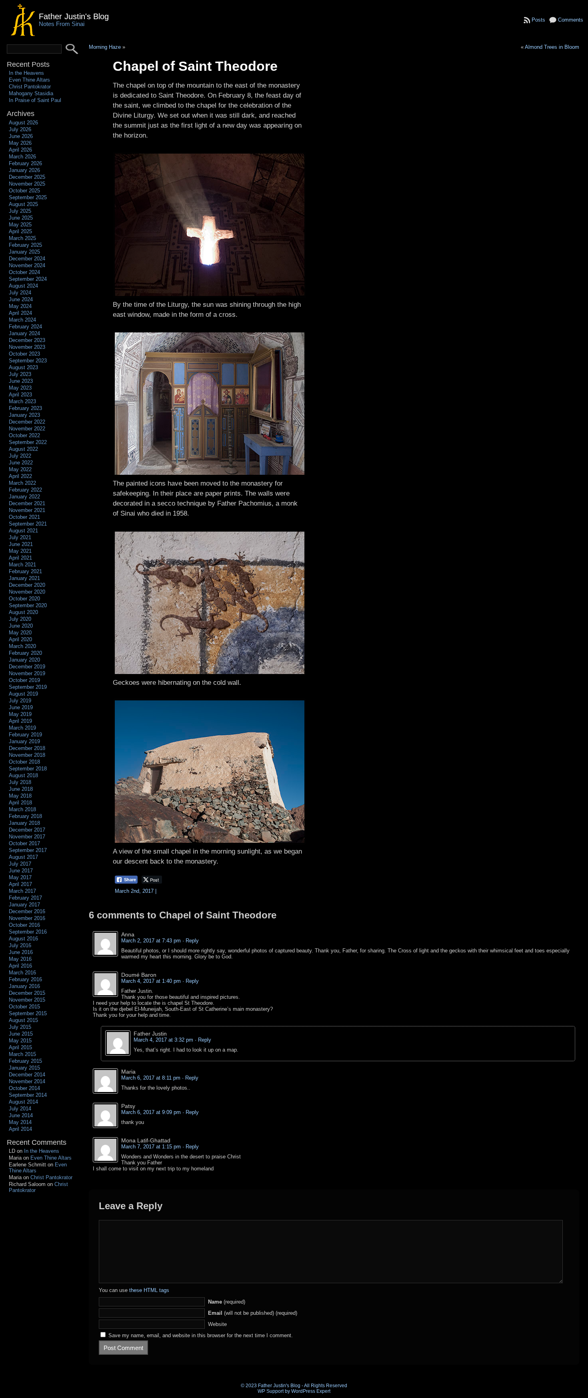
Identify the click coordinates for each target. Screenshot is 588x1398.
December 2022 (27, 422)
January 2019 (24, 741)
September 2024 (28, 279)
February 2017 (25, 898)
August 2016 (23, 939)
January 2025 (24, 252)
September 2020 (28, 605)
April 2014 (20, 1129)
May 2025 (20, 225)
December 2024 (27, 259)
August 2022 (23, 449)
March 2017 (22, 891)
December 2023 (27, 340)
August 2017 (23, 857)
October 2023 (24, 354)
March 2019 (22, 728)
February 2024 (25, 327)
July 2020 (20, 619)
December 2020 (27, 585)
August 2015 (23, 1020)
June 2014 (21, 1115)
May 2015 (20, 1041)
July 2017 (20, 864)
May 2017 (20, 877)
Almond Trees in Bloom (552, 47)
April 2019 (20, 721)
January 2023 (24, 415)
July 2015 (20, 1027)
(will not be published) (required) (252, 1313)
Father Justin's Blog (74, 16)
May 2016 (20, 959)
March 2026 (22, 157)
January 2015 (24, 1068)
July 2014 (20, 1109)
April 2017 (20, 884)
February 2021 (25, 571)
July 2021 (20, 537)
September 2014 (28, 1095)
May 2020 (20, 633)
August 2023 (23, 367)
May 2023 (20, 388)
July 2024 (20, 293)
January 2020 (24, 660)
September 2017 (28, 850)
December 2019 (27, 667)
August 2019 (23, 694)
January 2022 (24, 497)
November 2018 (27, 755)
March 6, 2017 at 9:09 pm (151, 1112)
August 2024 (23, 286)
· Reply (190, 941)
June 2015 (21, 1034)
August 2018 (23, 775)
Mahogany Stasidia (31, 93)
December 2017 (27, 830)
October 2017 (24, 843)
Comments (570, 20)
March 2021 (22, 565)
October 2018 (24, 762)
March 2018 (22, 809)
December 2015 (27, 993)
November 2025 (27, 184)
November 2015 (27, 1000)
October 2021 (24, 517)
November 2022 (27, 429)
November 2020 (27, 592)
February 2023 (25, 408)
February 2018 (25, 816)
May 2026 (20, 143)
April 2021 (20, 558)
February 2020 (25, 653)
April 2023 (20, 395)
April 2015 (20, 1047)
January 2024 (24, 333)
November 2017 (27, 837)
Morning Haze (105, 47)
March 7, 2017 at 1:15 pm (151, 1147)
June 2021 (21, 544)
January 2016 (24, 986)
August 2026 (23, 123)
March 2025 (22, 238)
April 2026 (20, 150)
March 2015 (22, 1054)
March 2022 (22, 483)
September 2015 (28, 1013)
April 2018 (20, 803)
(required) (226, 1302)
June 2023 (21, 381)
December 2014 (27, 1075)
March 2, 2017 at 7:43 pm (151, 941)
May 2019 (20, 714)
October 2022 (24, 435)
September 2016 (28, 932)
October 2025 (24, 191)
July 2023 (20, 374)
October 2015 (24, 1007)
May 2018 (20, 796)
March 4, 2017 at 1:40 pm (151, 981)
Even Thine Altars (29, 80)
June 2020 (21, 626)
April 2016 (20, 966)
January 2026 (24, 170)
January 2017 (24, 905)
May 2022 (20, 469)
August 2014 (23, 1102)
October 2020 (24, 599)
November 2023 (27, 347)
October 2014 (24, 1088)
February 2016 (25, 979)
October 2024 (24, 272)
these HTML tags (149, 1290)
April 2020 (20, 639)
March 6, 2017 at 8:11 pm (150, 1078)
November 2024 (27, 265)
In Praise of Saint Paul (35, 100)
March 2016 (22, 973)
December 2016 (27, 911)
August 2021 (23, 531)
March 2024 (22, 320)
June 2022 (21, 463)
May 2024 (20, 306)
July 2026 (20, 129)
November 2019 (27, 673)
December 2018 (27, 748)
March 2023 (22, 401)
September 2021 (28, 524)
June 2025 (21, 218)
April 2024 (20, 313)
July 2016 (20, 945)
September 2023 (28, 361)
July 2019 (20, 701)
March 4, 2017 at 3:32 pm (163, 1040)
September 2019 (28, 687)
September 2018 (28, 769)
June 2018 (21, 789)
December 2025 (27, 177)
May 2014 (20, 1122)
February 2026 (25, 163)
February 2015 (25, 1061)
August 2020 (23, 612)
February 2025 (25, 245)
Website (217, 1324)
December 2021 (27, 503)
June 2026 (21, 136)
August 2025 (23, 204)
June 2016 (21, 952)
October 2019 (24, 680)
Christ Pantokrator (30, 87)
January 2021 (24, 578)
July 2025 (20, 211)
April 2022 (20, 476)
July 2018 (20, 782)
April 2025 (20, 231)
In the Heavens (26, 73)
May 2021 (20, 551)
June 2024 (21, 299)
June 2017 (21, 871)
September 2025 (28, 197)
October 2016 (24, 925)
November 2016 (27, 918)
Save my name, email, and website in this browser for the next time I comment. (200, 1335)
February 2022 (25, 490)
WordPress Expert (310, 1391)
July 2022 (20, 456)
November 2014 (27, 1081)
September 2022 (28, 442)
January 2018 (24, 823)
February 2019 (25, 735)
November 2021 (27, 510)
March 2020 (22, 646)
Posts (538, 20)
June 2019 (21, 707)
